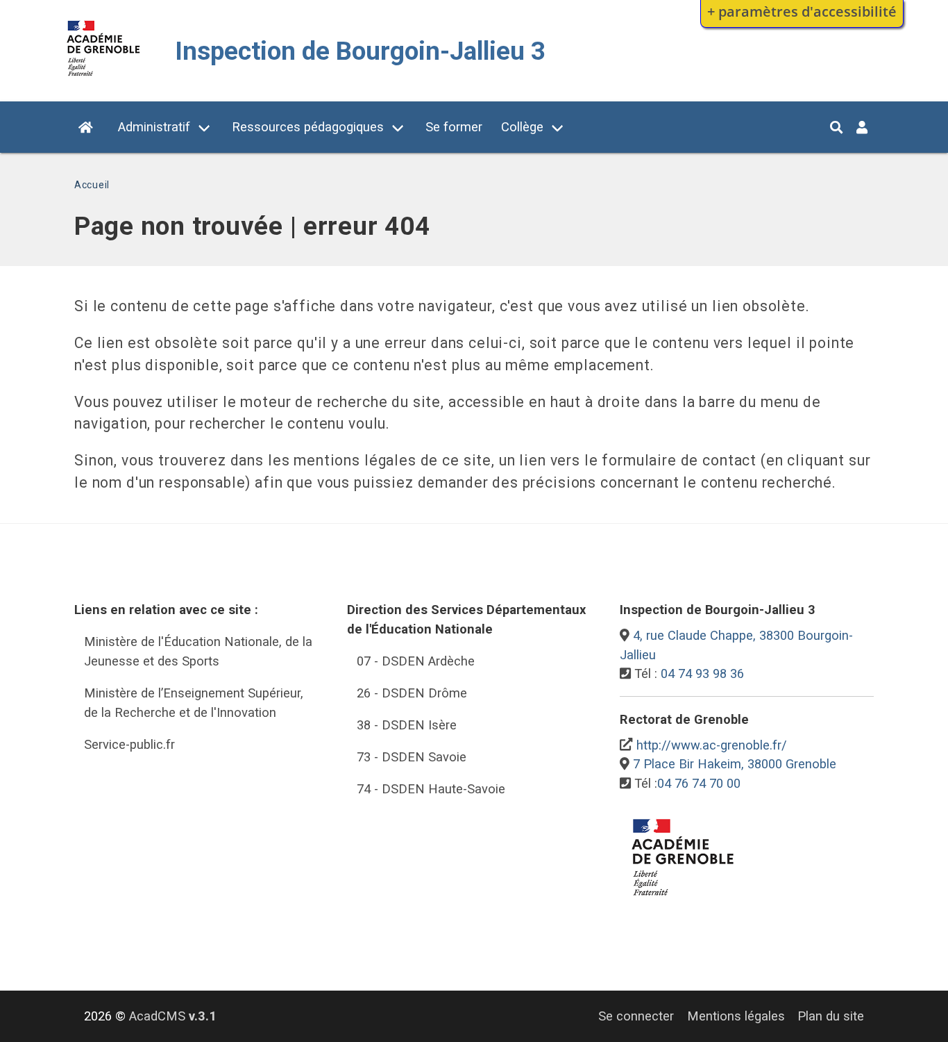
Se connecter (636, 1016)
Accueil (92, 184)
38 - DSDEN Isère (407, 725)
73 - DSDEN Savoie (411, 757)
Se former (453, 126)
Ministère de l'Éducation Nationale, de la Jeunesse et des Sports (198, 651)
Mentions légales (736, 1016)
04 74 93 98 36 (702, 673)
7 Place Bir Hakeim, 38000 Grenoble (734, 763)
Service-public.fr (129, 744)
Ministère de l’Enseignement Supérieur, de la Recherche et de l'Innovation (193, 703)
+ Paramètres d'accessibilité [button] (802, 11)
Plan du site (830, 1016)
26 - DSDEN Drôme (412, 693)
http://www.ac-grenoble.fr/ (711, 745)
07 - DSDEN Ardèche (416, 661)
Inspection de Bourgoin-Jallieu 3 (360, 51)
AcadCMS (173, 1016)
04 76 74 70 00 (698, 783)
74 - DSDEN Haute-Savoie (431, 789)
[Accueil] (103, 79)
